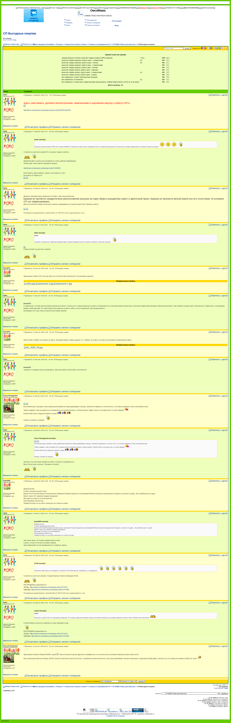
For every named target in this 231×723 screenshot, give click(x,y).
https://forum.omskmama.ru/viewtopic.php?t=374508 (50, 590)
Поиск (68, 20)
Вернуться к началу (10, 126)
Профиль (69, 22)
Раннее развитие (69, 8)
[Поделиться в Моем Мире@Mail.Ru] (211, 48)
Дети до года (54, 8)
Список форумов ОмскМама (43, 44)
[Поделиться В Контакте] (220, 48)
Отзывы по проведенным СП (99, 44)
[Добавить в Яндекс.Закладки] (223, 48)
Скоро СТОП (156, 8)
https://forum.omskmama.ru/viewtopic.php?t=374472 (49, 587)
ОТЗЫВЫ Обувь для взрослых (124, 44)
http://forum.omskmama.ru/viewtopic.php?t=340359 (42, 168)
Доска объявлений (191, 8)
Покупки (59, 44)
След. (14, 40)
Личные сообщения (93, 22)
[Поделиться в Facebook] (202, 48)
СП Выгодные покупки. (20, 33)
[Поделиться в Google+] (205, 48)
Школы (101, 8)
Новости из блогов (93, 25)
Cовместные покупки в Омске (76, 44)
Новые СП (144, 8)
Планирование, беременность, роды (31, 8)
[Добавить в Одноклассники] (214, 48)
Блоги (68, 25)
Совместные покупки (128, 8)
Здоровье (112, 8)
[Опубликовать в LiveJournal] (208, 48)
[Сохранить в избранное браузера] (226, 48)
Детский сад (84, 8)
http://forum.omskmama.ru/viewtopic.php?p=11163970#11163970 (47, 110)
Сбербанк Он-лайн (173, 8)
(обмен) (92, 8)
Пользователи (92, 20)
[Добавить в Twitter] (217, 48)
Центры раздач (207, 8)
